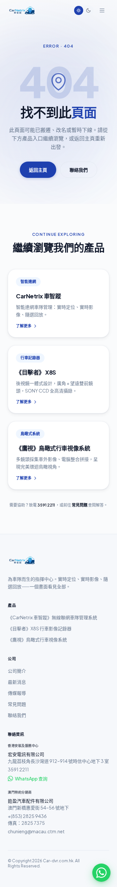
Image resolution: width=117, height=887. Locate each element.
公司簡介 (17, 671)
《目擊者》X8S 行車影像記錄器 (40, 628)
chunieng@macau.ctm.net (36, 831)
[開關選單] (102, 10)
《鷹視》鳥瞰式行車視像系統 (37, 639)
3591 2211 (46, 505)
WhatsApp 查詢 (31, 778)
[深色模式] (88, 10)
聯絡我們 (79, 170)
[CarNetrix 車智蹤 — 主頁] (21, 10)
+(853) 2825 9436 (27, 816)
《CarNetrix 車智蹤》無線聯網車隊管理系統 (52, 617)
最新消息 (17, 682)
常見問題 (79, 505)
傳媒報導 (17, 693)
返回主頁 (38, 170)
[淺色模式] (78, 10)
